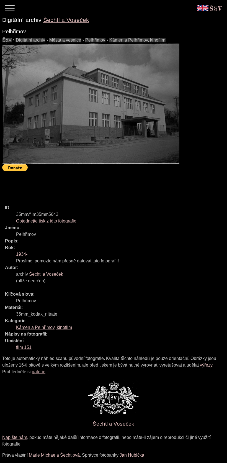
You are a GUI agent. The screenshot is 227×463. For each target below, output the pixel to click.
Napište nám (14, 437)
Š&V (7, 40)
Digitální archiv (30, 40)
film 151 (24, 347)
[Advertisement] (103, 185)
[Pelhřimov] (90, 104)
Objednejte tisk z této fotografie (46, 221)
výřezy (206, 365)
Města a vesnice (65, 40)
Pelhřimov (95, 40)
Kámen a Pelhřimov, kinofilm (137, 40)
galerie (38, 371)
